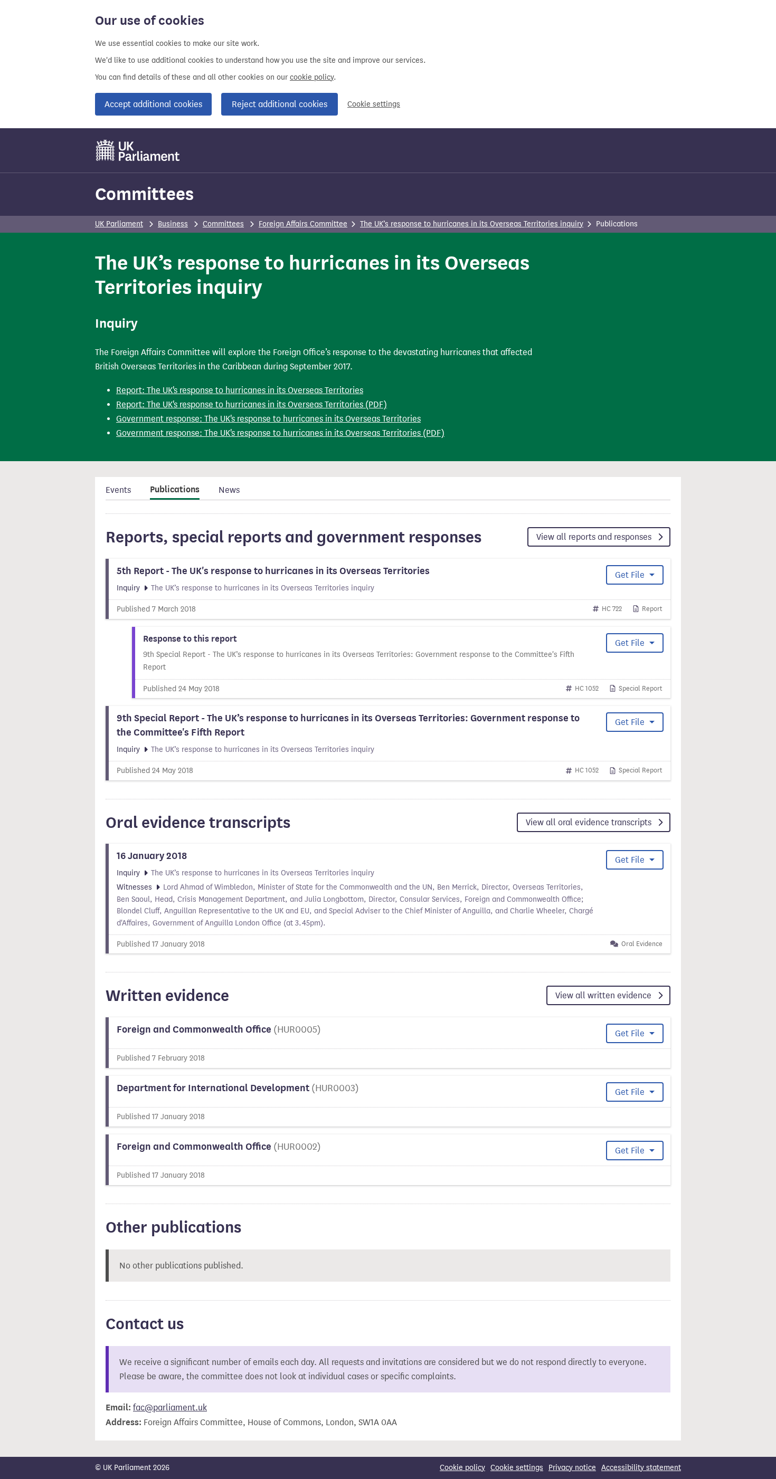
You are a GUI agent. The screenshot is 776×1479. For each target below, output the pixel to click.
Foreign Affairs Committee (303, 224)
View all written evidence (604, 995)
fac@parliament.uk (170, 1407)
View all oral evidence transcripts (590, 822)
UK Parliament (119, 224)
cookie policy (312, 77)
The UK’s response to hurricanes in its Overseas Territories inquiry (471, 224)
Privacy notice (572, 1467)
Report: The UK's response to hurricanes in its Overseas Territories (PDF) (251, 404)
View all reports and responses (595, 537)
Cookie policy (462, 1467)
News (229, 490)
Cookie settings (373, 104)
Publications (175, 489)
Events (118, 490)
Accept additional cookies (153, 104)
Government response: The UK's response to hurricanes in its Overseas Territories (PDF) (280, 433)
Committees (144, 194)
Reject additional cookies (279, 104)
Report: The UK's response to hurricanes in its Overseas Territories (239, 390)
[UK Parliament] (138, 150)
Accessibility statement (641, 1467)
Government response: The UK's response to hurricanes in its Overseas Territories (268, 419)
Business (173, 224)
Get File (631, 575)
